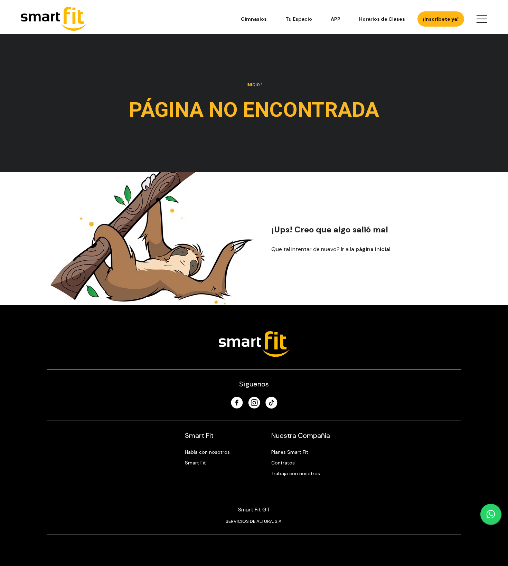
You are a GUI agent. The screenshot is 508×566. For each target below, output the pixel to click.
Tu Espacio (298, 19)
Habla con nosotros (207, 452)
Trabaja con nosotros (295, 473)
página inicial (373, 249)
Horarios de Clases (382, 19)
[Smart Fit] (53, 19)
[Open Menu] (481, 19)
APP (335, 19)
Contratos (283, 463)
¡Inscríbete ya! (441, 19)
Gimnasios (254, 19)
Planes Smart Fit (289, 452)
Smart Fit (195, 463)
